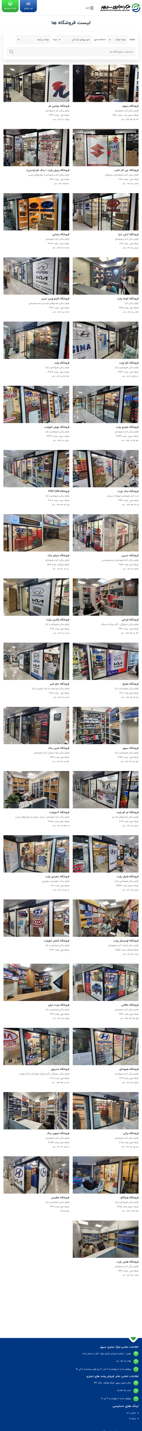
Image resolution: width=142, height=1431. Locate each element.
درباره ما (132, 1418)
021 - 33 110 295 (123, 1361)
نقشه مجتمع (10, 8)
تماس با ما (131, 1413)
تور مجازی (28, 8)
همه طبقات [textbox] (119, 39)
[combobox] (117, 39)
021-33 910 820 (124, 1390)
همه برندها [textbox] (43, 39)
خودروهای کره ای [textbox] (81, 39)
